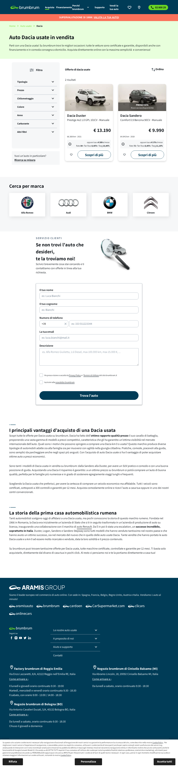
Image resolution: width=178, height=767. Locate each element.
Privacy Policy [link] (75, 375)
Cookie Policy (157, 742)
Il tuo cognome (48, 304)
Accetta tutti (164, 761)
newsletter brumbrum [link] (65, 382)
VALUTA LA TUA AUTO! (106, 17)
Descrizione (46, 345)
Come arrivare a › (18, 679)
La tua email (46, 332)
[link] (25, 7)
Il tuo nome (46, 290)
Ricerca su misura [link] (24, 160)
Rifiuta (13, 761)
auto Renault (84, 526)
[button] (36, 82)
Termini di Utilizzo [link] (91, 375)
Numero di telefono (51, 318)
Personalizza (88, 761)
